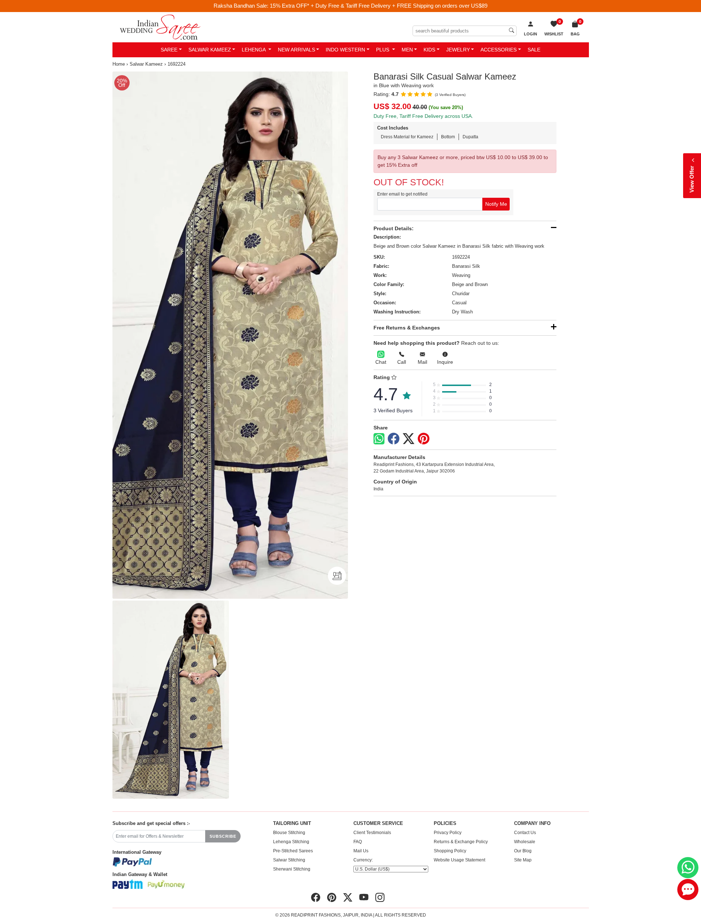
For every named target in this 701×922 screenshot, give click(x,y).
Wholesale (524, 841)
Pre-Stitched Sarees (293, 850)
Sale (534, 50)
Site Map (523, 860)
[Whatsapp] (379, 438)
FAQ (357, 841)
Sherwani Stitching (291, 869)
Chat (380, 362)
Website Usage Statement (459, 860)
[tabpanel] (230, 335)
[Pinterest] (423, 438)
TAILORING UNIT (292, 823)
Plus (383, 50)
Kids (429, 50)
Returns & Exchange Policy (461, 841)
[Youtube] (363, 897)
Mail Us (360, 850)
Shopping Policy (450, 850)
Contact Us (525, 832)
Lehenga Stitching (291, 841)
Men (407, 50)
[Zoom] (230, 335)
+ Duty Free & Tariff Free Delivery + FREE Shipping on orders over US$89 (399, 6)
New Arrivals (296, 50)
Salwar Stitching (289, 860)
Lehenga (254, 50)
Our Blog (523, 850)
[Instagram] (379, 897)
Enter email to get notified (402, 194)
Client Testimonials (372, 832)
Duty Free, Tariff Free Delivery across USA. (423, 116)
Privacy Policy (447, 832)
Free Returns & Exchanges (407, 328)
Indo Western (345, 50)
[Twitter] (408, 438)
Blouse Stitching (289, 832)
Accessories (498, 50)
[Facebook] (393, 438)
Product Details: (394, 228)
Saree (169, 50)
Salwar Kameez (209, 50)
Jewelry (458, 50)
